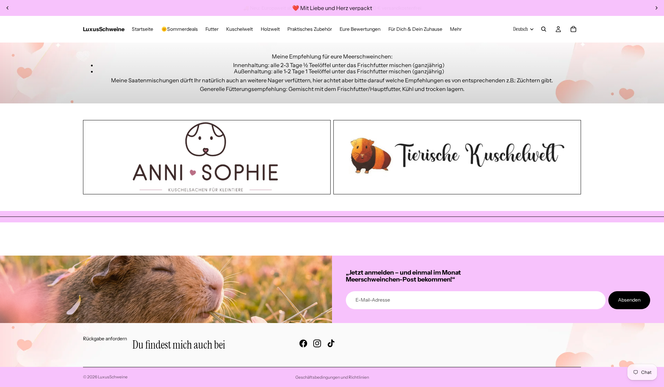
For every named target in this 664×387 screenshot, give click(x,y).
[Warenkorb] (573, 29)
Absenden (629, 300)
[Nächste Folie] (656, 8)
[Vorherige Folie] (7, 8)
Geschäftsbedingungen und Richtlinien (332, 377)
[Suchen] (543, 29)
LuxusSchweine (113, 376)
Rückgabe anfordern (105, 338)
